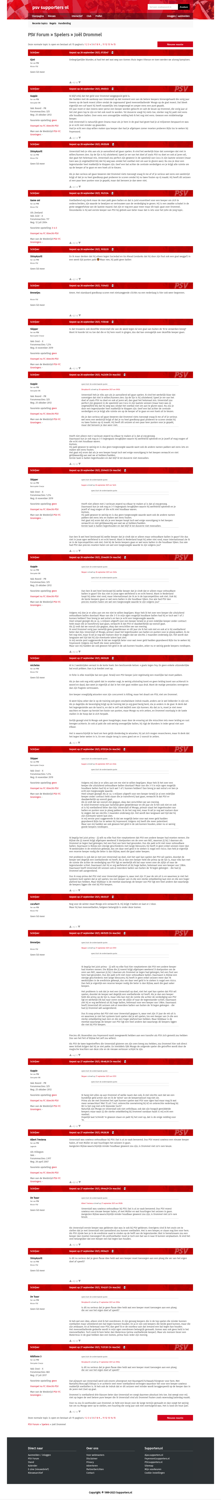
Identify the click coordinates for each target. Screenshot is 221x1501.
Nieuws (52, 16)
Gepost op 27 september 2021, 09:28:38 (89, 1132)
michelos (35, 665)
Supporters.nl (154, 1448)
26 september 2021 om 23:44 (105, 764)
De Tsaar (34, 1197)
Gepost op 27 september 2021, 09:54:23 (89, 1251)
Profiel (98, 16)
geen (54, 120)
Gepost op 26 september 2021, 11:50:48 (89, 322)
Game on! (35, 200)
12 (106, 44)
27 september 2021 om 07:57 (106, 948)
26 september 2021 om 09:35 (109, 390)
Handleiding (64, 23)
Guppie (34, 96)
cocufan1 (34, 904)
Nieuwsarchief (35, 1473)
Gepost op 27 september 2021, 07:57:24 (88, 749)
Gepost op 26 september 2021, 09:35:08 (89, 144)
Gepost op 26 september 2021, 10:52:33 (89, 249)
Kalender (32, 1465)
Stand (31, 1462)
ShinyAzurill (36, 151)
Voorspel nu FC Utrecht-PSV (44, 125)
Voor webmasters (95, 1455)
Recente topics (40, 23)
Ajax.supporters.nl (154, 1455)
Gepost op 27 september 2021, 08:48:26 (89, 1061)
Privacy (90, 1462)
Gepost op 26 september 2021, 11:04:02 (89, 285)
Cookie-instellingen (155, 1473)
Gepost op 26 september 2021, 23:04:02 (89, 470)
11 (104, 44)
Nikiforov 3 (35, 1356)
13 (109, 44)
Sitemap (149, 1465)
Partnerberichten (95, 1469)
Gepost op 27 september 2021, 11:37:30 (88, 1347)
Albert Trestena (38, 1139)
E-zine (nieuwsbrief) (38, 1469)
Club (89, 16)
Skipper (34, 329)
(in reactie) (115, 374)
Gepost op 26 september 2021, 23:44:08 (89, 557)
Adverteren (92, 1465)
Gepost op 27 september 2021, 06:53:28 (89, 658)
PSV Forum (38, 34)
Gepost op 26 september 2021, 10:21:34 (88, 193)
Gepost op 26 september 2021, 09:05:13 (89, 89)
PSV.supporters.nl (153, 1462)
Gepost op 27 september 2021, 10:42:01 (88, 1287)
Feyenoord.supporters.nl (157, 1458)
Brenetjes (35, 292)
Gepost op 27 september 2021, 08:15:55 (88, 933)
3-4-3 (54, 228)
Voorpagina (38, 16)
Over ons (92, 1448)
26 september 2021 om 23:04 (106, 572)
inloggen (171, 16)
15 (114, 44)
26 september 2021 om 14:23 (105, 485)
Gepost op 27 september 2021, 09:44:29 (89, 1188)
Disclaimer (91, 1458)
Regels (53, 23)
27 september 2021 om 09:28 (111, 1203)
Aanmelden (34, 1455)
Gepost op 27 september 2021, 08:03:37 (89, 897)
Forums (63, 16)
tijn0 (32, 59)
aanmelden (184, 16)
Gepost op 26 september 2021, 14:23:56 (88, 374)
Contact (90, 1473)
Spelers (61, 34)
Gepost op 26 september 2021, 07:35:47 (88, 52)
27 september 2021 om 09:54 (109, 1302)
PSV (37, 63)
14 (112, 44)
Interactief (77, 16)
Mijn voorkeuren (153, 1469)
